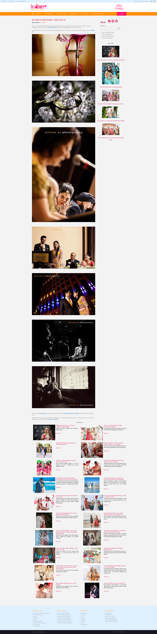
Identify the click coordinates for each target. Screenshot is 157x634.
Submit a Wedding (37, 614)
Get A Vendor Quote (109, 616)
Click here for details (52, 419)
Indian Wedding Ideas (107, 34)
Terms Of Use (36, 626)
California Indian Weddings (63, 616)
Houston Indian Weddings (63, 613)
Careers (35, 619)
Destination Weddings (98, 13)
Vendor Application (38, 621)
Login (138, 1)
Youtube (116, 21)
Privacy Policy (36, 624)
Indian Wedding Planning (108, 32)
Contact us (35, 618)
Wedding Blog (49, 13)
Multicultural (84, 613)
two (69, 27)
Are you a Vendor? (21, 1)
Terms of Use (114, 631)
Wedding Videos (73, 13)
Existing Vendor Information (40, 623)
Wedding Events (109, 614)
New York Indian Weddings (63, 614)
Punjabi (83, 618)
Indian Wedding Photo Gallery (71, 413)
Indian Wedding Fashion (108, 36)
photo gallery (43, 413)
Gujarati (83, 619)
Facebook (109, 21)
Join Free (145, 1)
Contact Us (11, 1)
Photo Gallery (85, 13)
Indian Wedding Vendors (111, 619)
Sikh (82, 616)
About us (35, 616)
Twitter (112, 21)
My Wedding (121, 13)
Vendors (38, 13)
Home (33, 13)
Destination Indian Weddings (64, 618)
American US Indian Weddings (64, 623)
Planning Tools (62, 13)
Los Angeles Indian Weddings (64, 621)
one (64, 27)
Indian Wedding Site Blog (111, 621)
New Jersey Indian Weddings (64, 619)
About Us (3, 1)
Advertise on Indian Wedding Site (41, 613)
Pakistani (83, 614)
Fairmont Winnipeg (52, 27)
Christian (83, 621)
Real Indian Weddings (107, 38)
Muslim (83, 623)
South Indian (84, 624)
